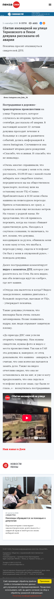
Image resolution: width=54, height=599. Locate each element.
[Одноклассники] (44, 23)
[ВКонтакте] (41, 23)
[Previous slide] (6, 492)
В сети (23, 23)
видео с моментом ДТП (17, 269)
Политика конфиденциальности (27, 596)
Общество (11, 515)
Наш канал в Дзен (14, 449)
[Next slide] (47, 492)
